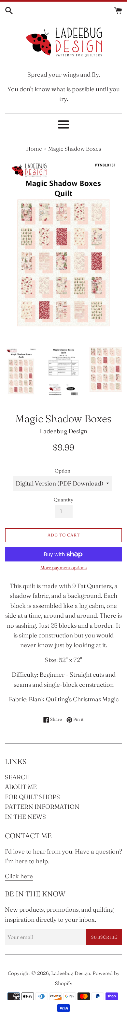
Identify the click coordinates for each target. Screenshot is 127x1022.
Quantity (63, 500)
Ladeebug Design (70, 973)
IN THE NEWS (25, 816)
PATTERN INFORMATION (42, 806)
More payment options (63, 568)
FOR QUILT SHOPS (32, 797)
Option (62, 471)
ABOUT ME (21, 787)
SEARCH (17, 777)
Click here (19, 876)
